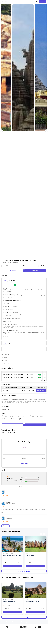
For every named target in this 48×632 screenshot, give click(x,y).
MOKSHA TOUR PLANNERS (24, 450)
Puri (10, 262)
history (21, 418)
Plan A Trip (42, 1)
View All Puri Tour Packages (24, 571)
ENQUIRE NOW (40, 390)
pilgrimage (6, 418)
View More (5, 525)
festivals (41, 416)
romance (12, 416)
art (19, 416)
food (26, 416)
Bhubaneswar (15, 262)
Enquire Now (12, 566)
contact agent (12, 270)
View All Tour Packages (24, 617)
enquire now (35, 270)
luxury (33, 416)
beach (14, 418)
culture (5, 416)
